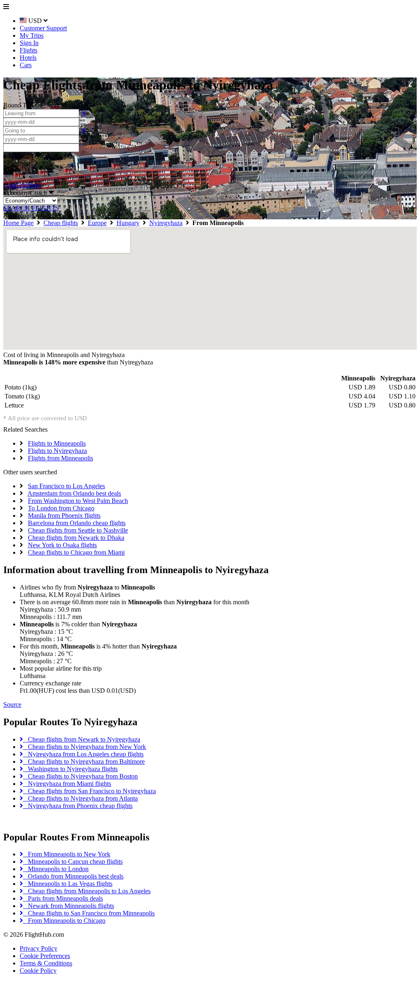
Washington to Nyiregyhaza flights (70, 768)
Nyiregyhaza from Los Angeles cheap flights (83, 754)
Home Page (18, 222)
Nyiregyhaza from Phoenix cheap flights (77, 805)
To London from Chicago (61, 508)
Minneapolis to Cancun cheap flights (73, 861)
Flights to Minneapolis (57, 443)
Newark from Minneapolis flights (68, 905)
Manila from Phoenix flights (64, 515)
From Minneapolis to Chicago (64, 920)
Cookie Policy (38, 970)
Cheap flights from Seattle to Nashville (78, 530)
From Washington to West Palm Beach (78, 500)
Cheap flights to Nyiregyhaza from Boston (80, 776)
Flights (28, 50)
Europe (97, 222)
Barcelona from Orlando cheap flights (77, 522)
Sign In (29, 42)
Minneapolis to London (56, 868)
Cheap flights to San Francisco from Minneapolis (89, 913)
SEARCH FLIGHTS (31, 208)
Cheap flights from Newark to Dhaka (76, 537)
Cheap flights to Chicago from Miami (76, 552)
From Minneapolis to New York (66, 854)
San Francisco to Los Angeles (66, 486)
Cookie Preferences (45, 955)
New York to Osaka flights (62, 545)
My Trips (31, 35)
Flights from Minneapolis (60, 458)
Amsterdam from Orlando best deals (74, 493)
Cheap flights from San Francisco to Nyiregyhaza (89, 791)
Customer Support (43, 28)
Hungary (127, 222)
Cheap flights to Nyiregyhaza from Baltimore (84, 761)
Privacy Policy (38, 948)
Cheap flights (60, 222)
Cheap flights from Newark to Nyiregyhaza (81, 739)
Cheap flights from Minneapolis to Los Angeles (87, 891)
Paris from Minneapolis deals (63, 898)
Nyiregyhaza (166, 222)
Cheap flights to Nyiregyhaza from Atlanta (80, 798)
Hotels (28, 57)
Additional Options (30, 215)
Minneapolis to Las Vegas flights (67, 883)
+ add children (22, 185)
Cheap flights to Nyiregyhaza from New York (84, 746)
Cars (26, 64)
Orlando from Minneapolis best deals (73, 876)
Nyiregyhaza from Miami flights (67, 783)
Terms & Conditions (46, 963)
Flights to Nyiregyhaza (57, 450)
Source (12, 704)
